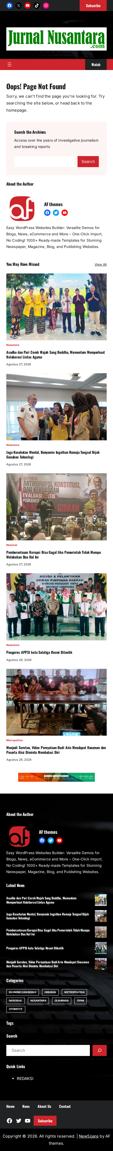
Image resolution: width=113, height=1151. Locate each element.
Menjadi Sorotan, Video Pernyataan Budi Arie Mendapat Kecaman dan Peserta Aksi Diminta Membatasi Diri (56, 750)
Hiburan (50, 992)
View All (101, 264)
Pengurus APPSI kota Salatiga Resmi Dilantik (39, 652)
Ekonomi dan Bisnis (22, 992)
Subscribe (45, 1120)
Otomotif (16, 1009)
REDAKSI (25, 1078)
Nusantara (12, 344)
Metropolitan (14, 740)
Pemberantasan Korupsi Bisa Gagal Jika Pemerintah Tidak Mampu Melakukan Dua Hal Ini (53, 554)
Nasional (11, 545)
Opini (80, 1000)
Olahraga (62, 1000)
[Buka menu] (9, 64)
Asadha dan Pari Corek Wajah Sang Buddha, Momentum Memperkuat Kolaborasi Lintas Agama (55, 354)
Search (88, 161)
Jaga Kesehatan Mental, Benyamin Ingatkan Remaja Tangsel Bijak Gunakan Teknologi (53, 454)
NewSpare (89, 1136)
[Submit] (100, 1050)
